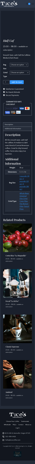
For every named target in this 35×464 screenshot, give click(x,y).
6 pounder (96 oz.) (24, 186)
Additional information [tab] (13, 129)
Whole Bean (24, 193)
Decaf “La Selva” (12, 301)
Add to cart (17, 82)
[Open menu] (33, 4)
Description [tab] (9, 124)
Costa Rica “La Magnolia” (16, 255)
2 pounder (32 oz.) (24, 181)
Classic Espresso (12, 347)
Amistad (9, 392)
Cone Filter (24, 201)
